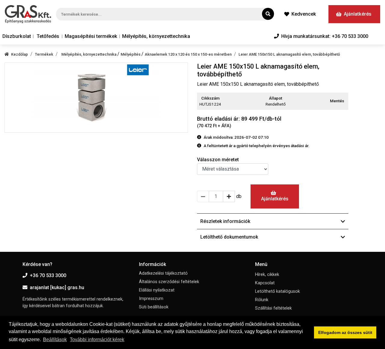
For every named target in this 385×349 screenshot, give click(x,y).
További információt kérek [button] (97, 339)
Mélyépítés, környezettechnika (156, 36)
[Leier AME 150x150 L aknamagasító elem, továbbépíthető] (96, 98)
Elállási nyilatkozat (156, 290)
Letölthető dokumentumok (229, 237)
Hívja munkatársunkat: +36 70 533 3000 (324, 36)
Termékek (44, 54)
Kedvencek (303, 14)
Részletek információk (225, 221)
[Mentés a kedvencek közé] (345, 101)
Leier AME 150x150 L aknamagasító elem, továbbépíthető (289, 54)
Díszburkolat (16, 36)
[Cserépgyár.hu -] (28, 14)
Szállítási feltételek (273, 308)
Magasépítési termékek (91, 36)
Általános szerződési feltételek (169, 281)
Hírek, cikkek (267, 274)
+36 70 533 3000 (48, 275)
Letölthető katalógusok (277, 291)
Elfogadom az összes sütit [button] (345, 332)
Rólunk (261, 299)
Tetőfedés (48, 36)
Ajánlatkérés (357, 14)
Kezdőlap (19, 54)
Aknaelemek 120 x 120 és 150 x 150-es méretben (188, 54)
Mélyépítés (131, 54)
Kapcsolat (265, 283)
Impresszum (151, 298)
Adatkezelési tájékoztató (163, 273)
